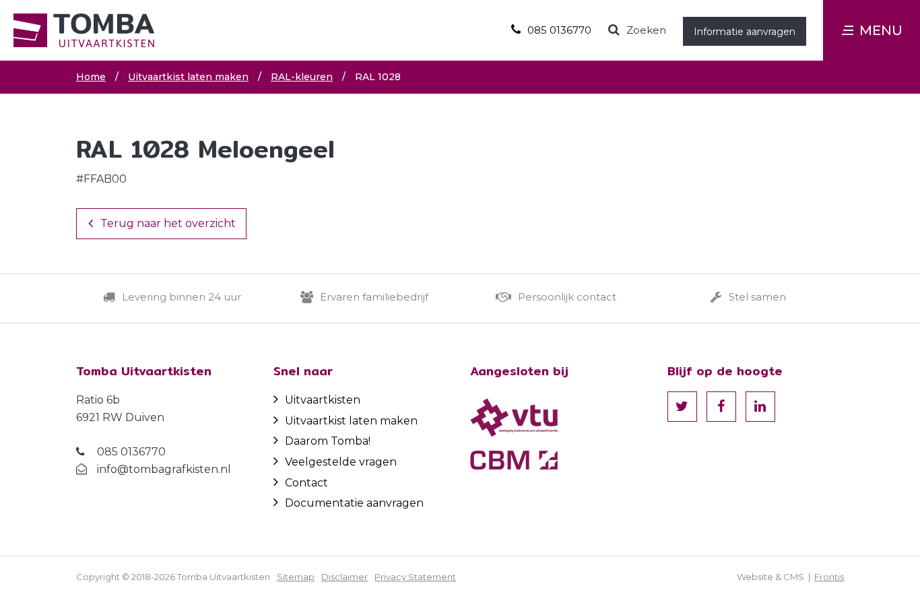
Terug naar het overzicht (168, 223)
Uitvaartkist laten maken (351, 420)
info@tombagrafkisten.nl (164, 469)
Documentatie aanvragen (354, 503)
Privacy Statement (415, 576)
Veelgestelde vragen (341, 461)
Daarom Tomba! (327, 441)
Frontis (829, 576)
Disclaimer (344, 576)
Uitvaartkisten (322, 399)
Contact (306, 482)
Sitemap (296, 576)
